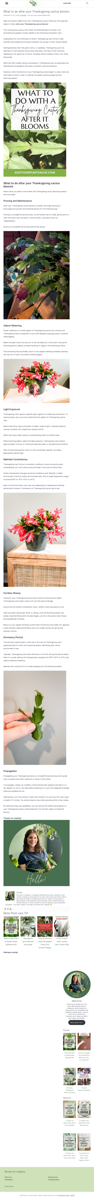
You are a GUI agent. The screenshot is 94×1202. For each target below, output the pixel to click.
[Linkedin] (10, 909)
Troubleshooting (53, 1179)
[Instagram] (5, 909)
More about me (75, 1022)
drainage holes (53, 334)
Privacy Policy (9, 1186)
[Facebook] (8, 909)
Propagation (9, 1179)
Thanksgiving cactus (15, 30)
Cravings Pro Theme (66, 1195)
